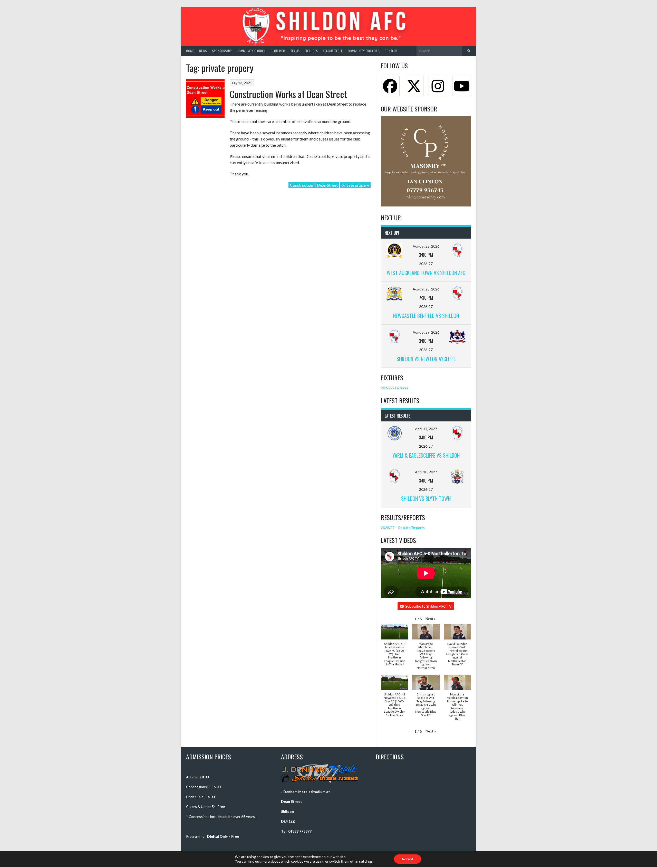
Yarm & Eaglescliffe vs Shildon (426, 455)
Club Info (277, 50)
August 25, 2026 (426, 289)
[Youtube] (461, 86)
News (203, 50)
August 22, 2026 (426, 246)
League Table (333, 50)
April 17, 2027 (426, 429)
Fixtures (311, 50)
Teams (294, 50)
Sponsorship (221, 50)
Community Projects (363, 50)
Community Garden (251, 50)
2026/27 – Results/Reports (403, 527)
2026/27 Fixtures (394, 388)
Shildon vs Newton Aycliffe (426, 359)
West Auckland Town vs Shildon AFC (426, 273)
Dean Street (327, 185)
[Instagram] (438, 86)
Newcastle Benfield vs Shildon (426, 315)
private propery (355, 185)
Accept (407, 859)
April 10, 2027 (426, 472)
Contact (391, 50)
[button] (430, 618)
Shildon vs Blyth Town (426, 498)
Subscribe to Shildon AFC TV (428, 606)
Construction (301, 185)
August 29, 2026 (426, 332)
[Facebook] (390, 86)
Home (190, 50)
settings (366, 861)
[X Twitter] (414, 86)
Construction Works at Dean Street (288, 94)
